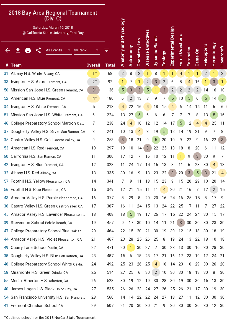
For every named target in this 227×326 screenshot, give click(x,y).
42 (6, 164)
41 (6, 305)
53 (6, 148)
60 (6, 156)
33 (6, 81)
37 (6, 131)
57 (6, 181)
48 (6, 264)
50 (6, 90)
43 (6, 197)
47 (6, 230)
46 (6, 123)
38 (6, 255)
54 (6, 297)
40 (6, 288)
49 (6, 247)
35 (6, 139)
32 (6, 172)
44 (6, 239)
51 (6, 114)
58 (6, 272)
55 (6, 280)
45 (6, 214)
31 (6, 73)
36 (6, 206)
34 (6, 106)
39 (6, 222)
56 (6, 189)
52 (6, 98)
